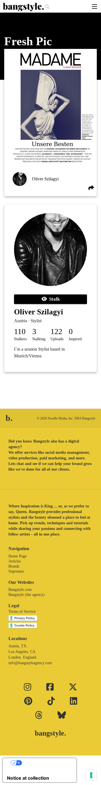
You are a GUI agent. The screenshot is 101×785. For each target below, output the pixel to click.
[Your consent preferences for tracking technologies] (91, 775)
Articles (14, 561)
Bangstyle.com (20, 589)
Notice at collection (28, 778)
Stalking (38, 339)
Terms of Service (22, 611)
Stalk (53, 299)
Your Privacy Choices (45, 763)
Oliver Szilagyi (45, 178)
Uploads (56, 339)
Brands (13, 566)
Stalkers (20, 339)
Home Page (17, 556)
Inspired (75, 339)
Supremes (16, 571)
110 (20, 331)
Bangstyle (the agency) (26, 595)
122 (56, 331)
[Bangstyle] (24, 7)
